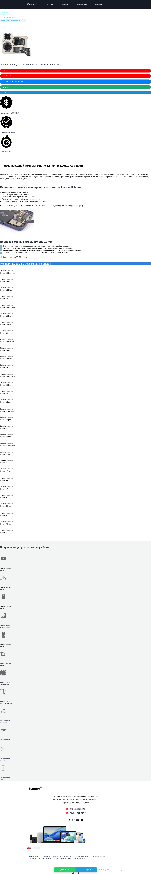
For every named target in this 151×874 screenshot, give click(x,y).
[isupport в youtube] (82, 820)
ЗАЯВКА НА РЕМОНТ (13, 81)
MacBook (77, 799)
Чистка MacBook (79, 858)
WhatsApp (7, 87)
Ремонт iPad (65, 4)
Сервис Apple (4, 12)
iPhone (2, 666)
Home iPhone (4, 685)
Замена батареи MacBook (62, 858)
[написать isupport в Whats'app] (73, 820)
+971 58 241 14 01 (12, 70)
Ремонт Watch (68, 856)
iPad (66, 799)
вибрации (3, 742)
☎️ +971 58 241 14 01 (75, 809)
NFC (1, 780)
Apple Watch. (93, 799)
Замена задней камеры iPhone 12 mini (12, 20)
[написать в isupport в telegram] (69, 820)
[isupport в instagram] (77, 820)
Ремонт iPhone (49, 4)
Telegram (7, 92)
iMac (71, 799)
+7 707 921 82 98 (11, 76)
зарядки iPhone (5, 627)
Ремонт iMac (98, 4)
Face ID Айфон (5, 761)
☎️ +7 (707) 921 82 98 (75, 813)
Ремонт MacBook (82, 4)
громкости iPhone (6, 704)
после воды (4, 723)
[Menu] (123, 4)
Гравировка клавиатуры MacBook (40, 858)
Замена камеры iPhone (8, 17)
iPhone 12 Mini (12, 174)
